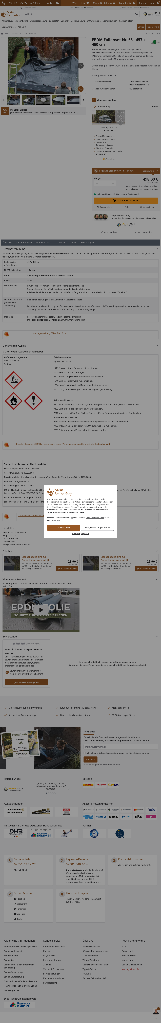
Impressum (85, 534)
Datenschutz (76, 534)
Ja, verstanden (63, 527)
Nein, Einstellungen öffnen (97, 527)
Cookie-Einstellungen (95, 517)
